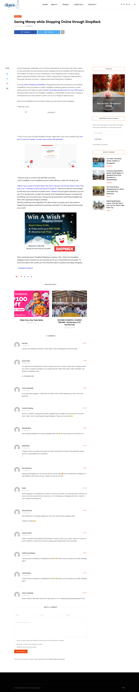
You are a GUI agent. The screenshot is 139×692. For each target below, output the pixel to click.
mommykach (26, 573)
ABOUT (54, 4)
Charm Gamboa (27, 593)
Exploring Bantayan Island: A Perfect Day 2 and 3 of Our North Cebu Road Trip (115, 204)
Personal (109, 166)
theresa (24, 343)
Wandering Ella (29, 376)
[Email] (7, 88)
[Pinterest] (7, 83)
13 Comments (28, 26)
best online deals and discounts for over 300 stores (63, 90)
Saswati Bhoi (26, 428)
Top (123, 687)
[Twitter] (7, 79)
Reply (85, 343)
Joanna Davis (27, 533)
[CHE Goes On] (12, 4)
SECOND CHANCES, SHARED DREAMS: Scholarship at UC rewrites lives (69, 322)
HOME (45, 4)
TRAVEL (65, 4)
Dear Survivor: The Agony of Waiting (109, 104)
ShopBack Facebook (25, 268)
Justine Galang (27, 408)
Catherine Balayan (28, 553)
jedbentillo (26, 446)
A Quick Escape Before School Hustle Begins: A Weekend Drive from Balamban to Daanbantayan (114, 175)
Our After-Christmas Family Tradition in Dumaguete (113, 160)
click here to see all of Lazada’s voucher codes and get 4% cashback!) (50, 138)
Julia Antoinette (27, 388)
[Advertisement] (69, 51)
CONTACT (92, 4)
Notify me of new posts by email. (26, 647)
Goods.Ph (52, 189)
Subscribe (98, 139)
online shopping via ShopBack (34, 85)
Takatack (54, 191)
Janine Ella (26, 361)
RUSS (24, 488)
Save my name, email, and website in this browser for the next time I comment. (40, 640)
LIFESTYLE (78, 4)
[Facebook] (7, 74)
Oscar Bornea (27, 510)
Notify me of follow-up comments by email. (30, 644)
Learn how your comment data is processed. (51, 659)
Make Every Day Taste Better (31, 320)
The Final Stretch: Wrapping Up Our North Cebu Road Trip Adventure (115, 190)
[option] (109, 93)
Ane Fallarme (26, 468)
